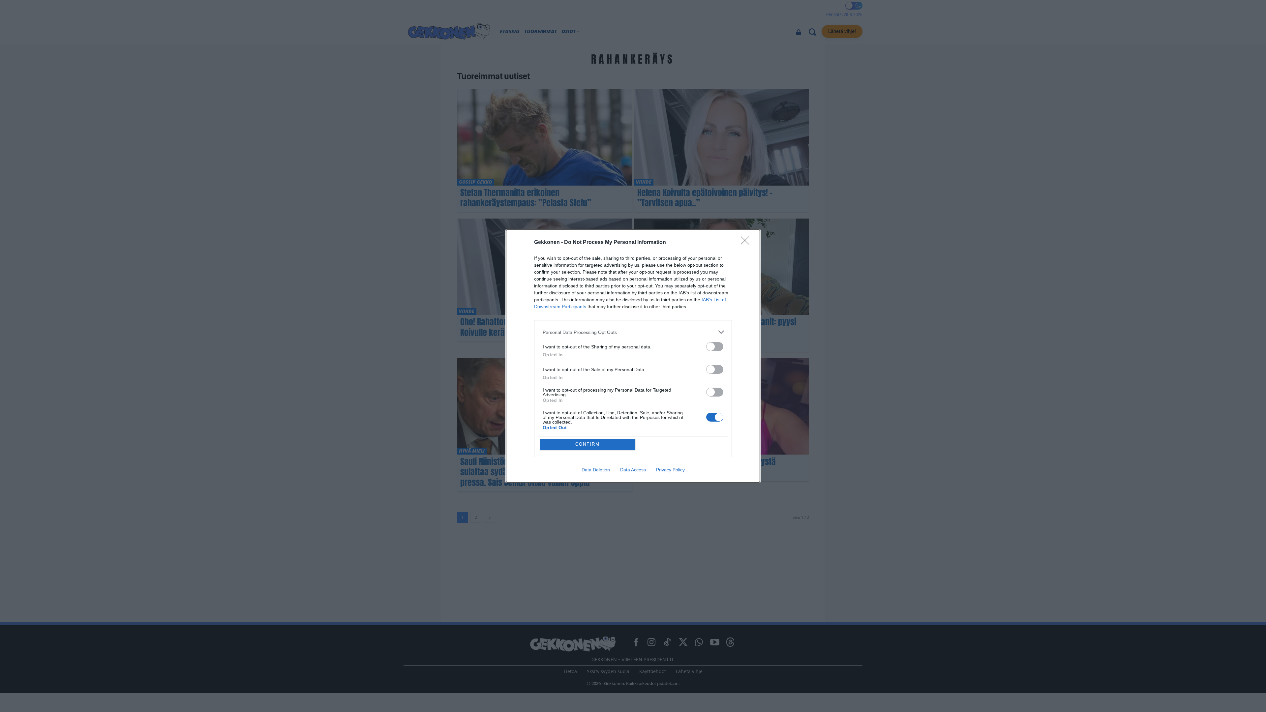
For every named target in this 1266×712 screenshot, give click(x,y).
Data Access (633, 469)
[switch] (714, 346)
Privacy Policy (670, 469)
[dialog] (633, 356)
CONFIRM (587, 444)
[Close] (747, 242)
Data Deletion (596, 469)
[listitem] (633, 332)
